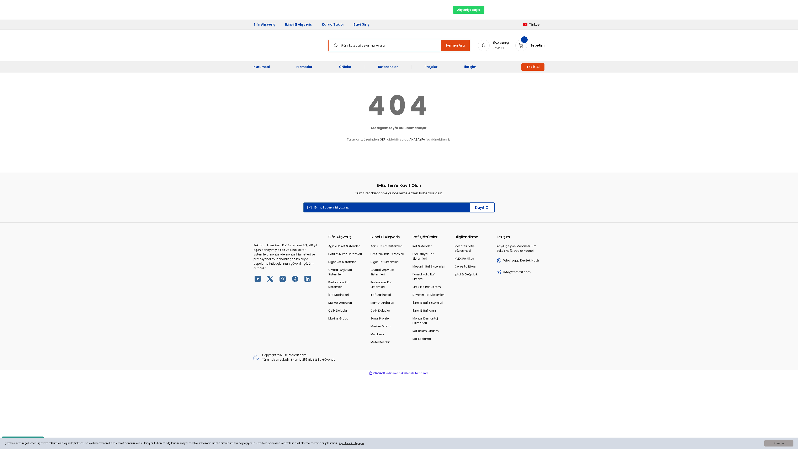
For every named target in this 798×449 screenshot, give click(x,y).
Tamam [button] (779, 443)
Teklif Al (532, 66)
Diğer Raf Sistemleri (342, 262)
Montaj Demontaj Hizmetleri (425, 320)
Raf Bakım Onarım (426, 331)
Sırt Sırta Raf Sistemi (427, 287)
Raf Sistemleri (422, 246)
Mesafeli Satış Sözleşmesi (464, 248)
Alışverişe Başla (468, 10)
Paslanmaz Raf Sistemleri (339, 284)
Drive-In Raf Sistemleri (429, 295)
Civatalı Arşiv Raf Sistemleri (340, 272)
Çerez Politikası (465, 266)
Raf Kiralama (422, 339)
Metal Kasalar (380, 342)
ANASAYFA (417, 139)
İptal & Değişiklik (466, 274)
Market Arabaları (340, 303)
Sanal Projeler (380, 318)
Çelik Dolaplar (338, 310)
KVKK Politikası (464, 259)
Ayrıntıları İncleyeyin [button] (351, 443)
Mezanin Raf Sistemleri (429, 266)
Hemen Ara (455, 45)
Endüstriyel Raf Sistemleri (423, 256)
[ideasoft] (377, 373)
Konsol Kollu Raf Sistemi (424, 276)
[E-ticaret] (398, 373)
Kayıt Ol (482, 207)
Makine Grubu (338, 318)
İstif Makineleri (338, 295)
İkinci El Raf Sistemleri (428, 303)
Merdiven (377, 334)
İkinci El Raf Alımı (424, 310)
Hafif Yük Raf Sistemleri (345, 254)
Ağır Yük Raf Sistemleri (344, 246)
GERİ (383, 139)
